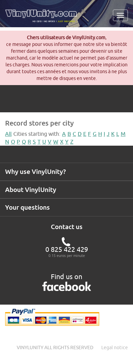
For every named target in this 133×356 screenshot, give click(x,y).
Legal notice (114, 347)
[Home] (43, 18)
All (8, 134)
